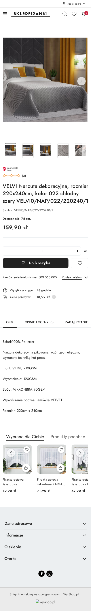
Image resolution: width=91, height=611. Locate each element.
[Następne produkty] (80, 453)
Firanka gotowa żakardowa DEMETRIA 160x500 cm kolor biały (16, 481)
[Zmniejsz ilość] (6, 251)
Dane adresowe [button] (18, 523)
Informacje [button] (13, 535)
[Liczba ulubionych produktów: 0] (74, 14)
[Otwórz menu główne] (5, 13)
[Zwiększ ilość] (77, 251)
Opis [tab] (9, 322)
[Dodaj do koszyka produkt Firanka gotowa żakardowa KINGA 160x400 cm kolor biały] (60, 468)
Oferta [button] (10, 558)
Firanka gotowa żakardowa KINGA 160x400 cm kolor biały (49, 481)
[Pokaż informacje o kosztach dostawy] (53, 296)
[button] (81, 81)
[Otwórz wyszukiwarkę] (64, 14)
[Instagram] (49, 574)
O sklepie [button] (12, 547)
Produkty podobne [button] (68, 436)
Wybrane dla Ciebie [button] (25, 436)
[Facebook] (41, 574)
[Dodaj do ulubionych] (79, 263)
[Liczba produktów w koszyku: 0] (83, 14)
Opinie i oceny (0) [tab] (39, 322)
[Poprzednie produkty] (11, 453)
